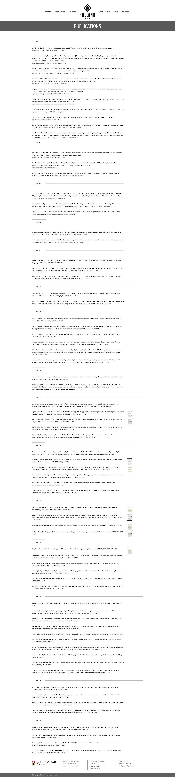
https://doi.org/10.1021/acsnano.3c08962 (71, 175)
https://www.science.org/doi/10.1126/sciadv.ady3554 (48, 112)
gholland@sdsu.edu (128, 766)
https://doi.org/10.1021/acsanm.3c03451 (53, 198)
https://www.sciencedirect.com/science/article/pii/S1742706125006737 (53, 104)
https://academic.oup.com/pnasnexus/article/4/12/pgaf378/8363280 (53, 73)
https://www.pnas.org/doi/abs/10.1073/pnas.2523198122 (49, 63)
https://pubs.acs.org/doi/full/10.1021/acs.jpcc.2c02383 (71, 234)
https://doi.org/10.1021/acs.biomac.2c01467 (99, 206)
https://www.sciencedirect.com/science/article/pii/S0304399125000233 (60, 127)
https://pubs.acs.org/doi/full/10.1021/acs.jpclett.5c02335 (49, 83)
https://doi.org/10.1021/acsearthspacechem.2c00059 (69, 242)
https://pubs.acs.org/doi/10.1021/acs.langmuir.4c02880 (48, 157)
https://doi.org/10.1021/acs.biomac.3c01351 (44, 168)
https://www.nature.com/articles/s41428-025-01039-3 (48, 119)
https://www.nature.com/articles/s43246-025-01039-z (48, 50)
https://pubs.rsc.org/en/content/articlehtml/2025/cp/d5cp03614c (51, 94)
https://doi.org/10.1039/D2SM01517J (65, 214)
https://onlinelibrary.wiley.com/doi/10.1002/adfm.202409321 (57, 138)
